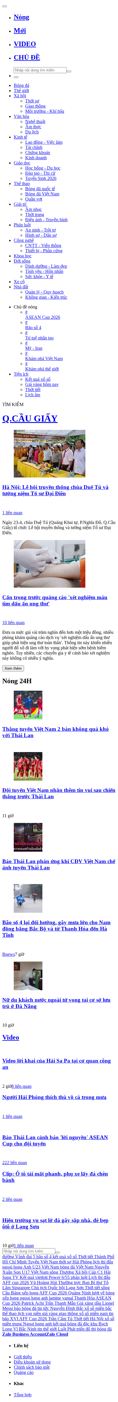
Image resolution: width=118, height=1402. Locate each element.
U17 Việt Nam (35, 1272)
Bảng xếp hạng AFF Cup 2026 (39, 1292)
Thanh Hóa (84, 1298)
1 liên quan (12, 512)
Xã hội (81, 1272)
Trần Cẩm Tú (60, 1318)
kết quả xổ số (65, 1256)
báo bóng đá (25, 1308)
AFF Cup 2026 (33, 1318)
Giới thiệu (23, 1356)
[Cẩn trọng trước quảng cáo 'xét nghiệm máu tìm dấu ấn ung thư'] (59, 564)
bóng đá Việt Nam (76, 1267)
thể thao (9, 1313)
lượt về (98, 1292)
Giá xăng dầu (89, 1303)
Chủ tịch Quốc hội (48, 1287)
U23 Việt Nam (45, 1267)
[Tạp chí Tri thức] (59, 1236)
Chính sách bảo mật (32, 1367)
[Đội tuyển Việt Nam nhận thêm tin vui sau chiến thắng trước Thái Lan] (59, 767)
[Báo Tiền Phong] (59, 1077)
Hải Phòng (82, 1261)
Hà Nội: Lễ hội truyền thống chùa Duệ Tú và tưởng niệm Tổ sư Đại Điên (55, 490)
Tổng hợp (23, 1394)
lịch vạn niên (29, 1313)
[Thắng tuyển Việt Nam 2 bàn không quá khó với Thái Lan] (59, 706)
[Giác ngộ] (59, 504)
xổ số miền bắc (98, 1308)
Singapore (21, 1287)
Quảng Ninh (79, 1292)
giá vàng (50, 1313)
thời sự (65, 1261)
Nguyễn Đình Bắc (66, 1308)
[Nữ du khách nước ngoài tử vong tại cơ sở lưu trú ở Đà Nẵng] (59, 976)
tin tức (43, 1308)
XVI (14, 1318)
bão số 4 (44, 1256)
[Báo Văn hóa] (59, 807)
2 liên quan (12, 1199)
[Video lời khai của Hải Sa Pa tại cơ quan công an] (59, 1049)
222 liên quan (14, 1162)
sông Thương (62, 1272)
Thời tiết (92, 1287)
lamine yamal (61, 1298)
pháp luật (79, 1277)
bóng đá (104, 1329)
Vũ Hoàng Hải (43, 1282)
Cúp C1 (95, 1272)
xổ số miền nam (93, 1313)
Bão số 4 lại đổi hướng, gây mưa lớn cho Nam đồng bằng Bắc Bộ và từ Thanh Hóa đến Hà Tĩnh (56, 928)
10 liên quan (13, 622)
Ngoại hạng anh (37, 1323)
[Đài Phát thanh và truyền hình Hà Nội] (59, 1154)
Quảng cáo (24, 1372)
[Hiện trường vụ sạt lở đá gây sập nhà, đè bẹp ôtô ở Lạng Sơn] (59, 1209)
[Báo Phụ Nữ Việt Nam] (59, 613)
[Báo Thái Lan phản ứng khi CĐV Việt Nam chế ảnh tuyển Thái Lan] (59, 838)
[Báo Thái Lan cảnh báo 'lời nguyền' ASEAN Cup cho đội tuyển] (59, 1126)
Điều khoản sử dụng (32, 1362)
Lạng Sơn (75, 1287)
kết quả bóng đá (67, 1323)
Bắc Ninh (27, 1329)
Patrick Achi (32, 1303)
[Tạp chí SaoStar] (59, 745)
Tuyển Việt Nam (43, 1261)
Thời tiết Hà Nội (88, 1318)
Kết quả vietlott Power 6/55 (45, 1277)
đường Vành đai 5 (18, 1256)
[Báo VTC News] (59, 1016)
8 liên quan (21, 1086)
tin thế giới (47, 1329)
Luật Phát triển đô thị (77, 1329)
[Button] (4, 6)
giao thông (68, 1313)
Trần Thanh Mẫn (60, 1303)
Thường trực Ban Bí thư (80, 1282)
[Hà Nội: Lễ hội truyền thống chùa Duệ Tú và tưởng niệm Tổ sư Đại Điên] (59, 454)
